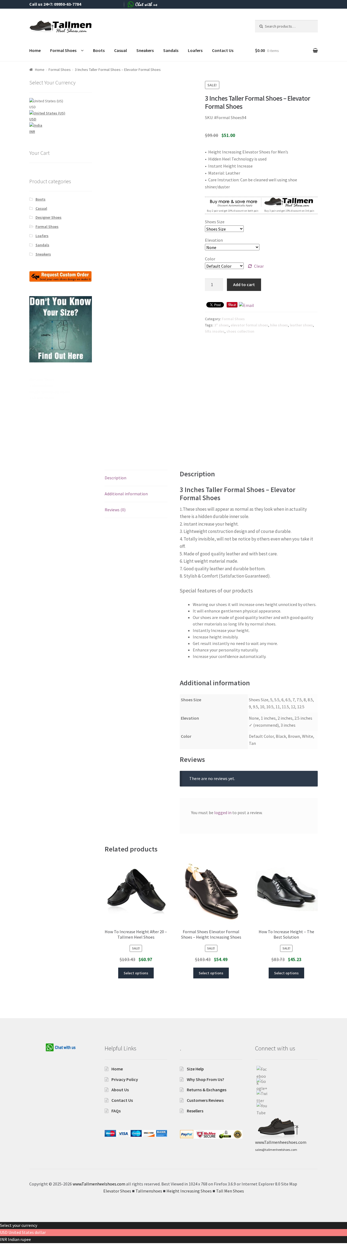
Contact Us (222, 50)
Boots (99, 50)
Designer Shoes (49, 217)
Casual (120, 50)
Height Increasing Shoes (49, 391)
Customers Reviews (205, 1100)
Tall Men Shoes (41, 397)
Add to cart (244, 284)
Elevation (214, 240)
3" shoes (221, 325)
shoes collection (240, 331)
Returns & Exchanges (206, 1089)
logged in (223, 812)
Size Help (195, 1069)
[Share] (19, 1248)
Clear (259, 266)
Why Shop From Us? (205, 1079)
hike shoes (279, 325)
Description (115, 477)
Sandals (170, 50)
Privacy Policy (124, 1079)
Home (35, 50)
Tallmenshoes (41, 385)
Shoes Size (214, 221)
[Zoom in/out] (45, 1248)
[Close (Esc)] (6, 1248)
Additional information (126, 493)
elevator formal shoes (249, 325)
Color (210, 258)
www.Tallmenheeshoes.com (280, 1142)
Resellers (195, 1110)
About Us (120, 1089)
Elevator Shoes (41, 379)
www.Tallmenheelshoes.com (99, 1184)
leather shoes (301, 325)
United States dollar (27, 1232)
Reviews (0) (115, 509)
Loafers (195, 50)
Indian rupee (19, 1239)
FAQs (116, 1110)
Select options (136, 973)
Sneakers (145, 50)
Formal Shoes (63, 50)
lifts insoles (214, 331)
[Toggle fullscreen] (32, 1248)
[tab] (136, 478)
